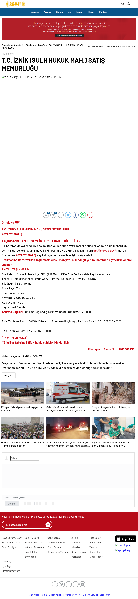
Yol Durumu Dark (11, 542)
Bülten (59, 12)
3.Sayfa (35, 12)
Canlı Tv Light (9, 547)
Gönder (12, 503)
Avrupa (47, 12)
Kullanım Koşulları (90, 594)
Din (69, 12)
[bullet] (40, 503)
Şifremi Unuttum (11, 570)
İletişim (44, 594)
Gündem (30, 45)
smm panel (31, 556)
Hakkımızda (33, 594)
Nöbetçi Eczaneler (35, 547)
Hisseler (75, 547)
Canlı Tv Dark (32, 537)
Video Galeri (95, 542)
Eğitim (79, 12)
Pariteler (76, 556)
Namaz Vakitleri (56, 542)
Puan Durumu (54, 547)
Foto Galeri (95, 537)
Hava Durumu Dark (12, 537)
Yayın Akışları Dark (35, 542)
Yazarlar (94, 547)
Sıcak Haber (96, 556)
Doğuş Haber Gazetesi (12, 45)
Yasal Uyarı (105, 594)
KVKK (77, 594)
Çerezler (69, 594)
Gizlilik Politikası (56, 594)
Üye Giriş (6, 561)
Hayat (91, 12)
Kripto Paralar (79, 551)
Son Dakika (31, 551)
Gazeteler (94, 551)
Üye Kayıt (7, 566)
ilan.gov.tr (8, 375)
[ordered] (37, 503)
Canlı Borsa (53, 537)
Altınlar (75, 537)
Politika (103, 12)
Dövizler (75, 542)
